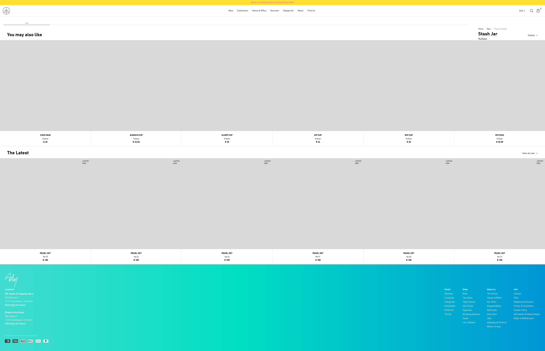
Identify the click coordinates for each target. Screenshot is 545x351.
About (300, 11)
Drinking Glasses (471, 314)
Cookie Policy (520, 310)
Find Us (311, 11)
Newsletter (450, 306)
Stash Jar (488, 34)
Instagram (450, 302)
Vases (465, 318)
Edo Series (468, 306)
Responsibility (494, 306)
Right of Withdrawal (524, 318)
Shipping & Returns (497, 322)
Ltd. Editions (469, 322)
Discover (274, 11)
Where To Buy (494, 327)
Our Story (491, 302)
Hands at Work (494, 298)
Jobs (489, 318)
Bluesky (449, 294)
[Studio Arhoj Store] (6, 10)
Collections (242, 11)
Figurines (467, 310)
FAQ (516, 298)
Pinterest (449, 310)
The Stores (492, 294)
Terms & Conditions (524, 306)
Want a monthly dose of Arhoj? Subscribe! (272, 2)
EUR (521, 11)
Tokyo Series (469, 302)
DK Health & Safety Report (527, 314)
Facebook (449, 298)
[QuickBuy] (2, 43)
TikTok (448, 314)
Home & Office (259, 11)
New (231, 11)
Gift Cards (492, 310)
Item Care (492, 314)
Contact (517, 294)
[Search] (531, 11)
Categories (288, 11)
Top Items (467, 298)
